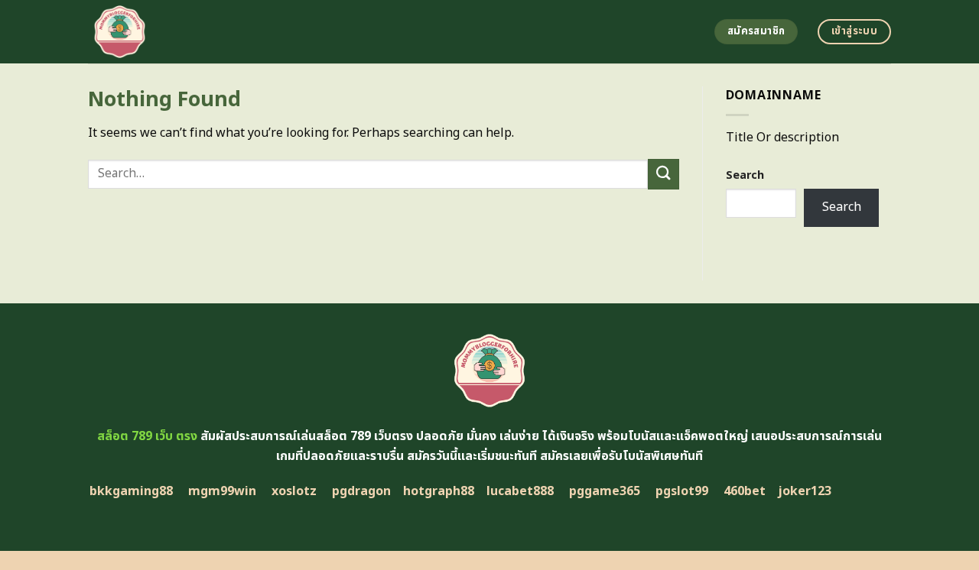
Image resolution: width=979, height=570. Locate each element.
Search (745, 175)
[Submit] (663, 174)
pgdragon (361, 491)
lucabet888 (520, 491)
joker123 (804, 491)
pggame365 (604, 491)
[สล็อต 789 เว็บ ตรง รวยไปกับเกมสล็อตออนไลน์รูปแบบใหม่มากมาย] (228, 31)
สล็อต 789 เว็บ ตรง (147, 436)
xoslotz (294, 491)
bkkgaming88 (131, 491)
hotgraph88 (438, 491)
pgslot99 (681, 491)
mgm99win (222, 491)
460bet (745, 491)
